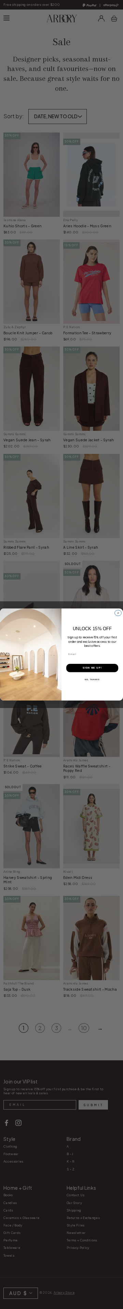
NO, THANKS (92, 679)
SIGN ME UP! (92, 668)
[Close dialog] (118, 613)
